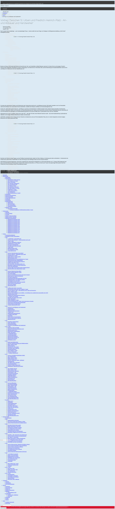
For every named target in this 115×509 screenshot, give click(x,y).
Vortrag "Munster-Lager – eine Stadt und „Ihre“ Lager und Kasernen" (13, 168)
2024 (6, 133)
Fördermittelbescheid (12, 403)
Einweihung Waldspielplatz (13, 214)
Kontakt (7, 498)
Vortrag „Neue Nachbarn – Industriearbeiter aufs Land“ (13, 86)
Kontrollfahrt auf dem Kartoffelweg (15, 442)
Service (4, 414)
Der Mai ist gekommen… (13, 146)
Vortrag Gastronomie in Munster (14, 318)
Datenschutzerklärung (11, 170)
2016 (6, 268)
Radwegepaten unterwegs (13, 420)
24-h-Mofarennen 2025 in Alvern (14, 428)
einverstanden (3, 508)
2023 (6, 160)
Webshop (7, 54)
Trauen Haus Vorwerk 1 (12, 27)
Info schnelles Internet (12, 270)
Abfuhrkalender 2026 (12, 492)
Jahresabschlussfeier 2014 (13, 415)
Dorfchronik (7, 36)
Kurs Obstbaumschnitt (12, 396)
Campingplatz (8, 482)
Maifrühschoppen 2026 (12, 98)
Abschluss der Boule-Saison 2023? (15, 297)
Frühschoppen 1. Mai (12, 372)
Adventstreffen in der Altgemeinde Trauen (12, 131)
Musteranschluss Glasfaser (13, 371)
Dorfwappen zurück (12, 339)
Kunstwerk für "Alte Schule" (13, 347)
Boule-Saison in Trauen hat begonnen (15, 276)
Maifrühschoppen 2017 (12, 359)
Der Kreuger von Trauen (13, 17)
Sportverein (7, 503)
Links (4, 431)
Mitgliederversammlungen (10, 60)
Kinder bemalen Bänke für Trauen (14, 272)
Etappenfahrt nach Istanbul (13, 340)
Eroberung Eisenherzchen (13, 464)
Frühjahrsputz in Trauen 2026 (14, 92)
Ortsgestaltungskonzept (10, 35)
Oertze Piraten (6, 319)
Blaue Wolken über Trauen (13, 463)
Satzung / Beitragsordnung (10, 57)
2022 (6, 379)
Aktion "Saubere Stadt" (12, 286)
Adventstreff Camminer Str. (13, 337)
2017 (6, 250)
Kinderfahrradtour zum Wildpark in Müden (12, 150)
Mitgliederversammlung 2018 (14, 71)
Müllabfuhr (7, 421)
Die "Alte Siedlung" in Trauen (13, 24)
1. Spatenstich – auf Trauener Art (14, 238)
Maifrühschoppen (11, 200)
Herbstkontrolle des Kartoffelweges (15, 431)
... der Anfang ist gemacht (13, 454)
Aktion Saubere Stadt (12, 369)
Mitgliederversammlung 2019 (14, 69)
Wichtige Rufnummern (9, 490)
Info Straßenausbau (12, 356)
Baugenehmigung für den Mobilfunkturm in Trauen (18, 259)
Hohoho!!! (10, 466)
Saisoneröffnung (11, 478)
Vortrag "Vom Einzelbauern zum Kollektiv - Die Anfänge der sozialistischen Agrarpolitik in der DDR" (28, 292)
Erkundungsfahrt (11, 390)
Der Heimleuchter (11, 28)
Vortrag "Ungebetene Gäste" (14, 413)
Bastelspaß (10, 315)
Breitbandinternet (9, 39)
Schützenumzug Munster (13, 373)
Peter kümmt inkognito (12, 384)
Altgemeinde (5, 176)
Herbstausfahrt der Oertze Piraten (15, 440)
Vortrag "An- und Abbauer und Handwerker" (17, 307)
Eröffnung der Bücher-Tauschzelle (15, 288)
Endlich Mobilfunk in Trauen (13, 300)
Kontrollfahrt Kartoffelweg (13, 476)
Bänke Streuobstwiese (12, 389)
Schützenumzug (11, 361)
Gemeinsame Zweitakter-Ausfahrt (15, 427)
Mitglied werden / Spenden (10, 59)
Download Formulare (12, 44)
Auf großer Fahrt (11, 468)
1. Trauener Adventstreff (13, 353)
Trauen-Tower (11, 88)
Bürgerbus (10, 496)
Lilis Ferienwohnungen (9, 484)
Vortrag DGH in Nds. (12, 395)
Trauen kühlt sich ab (12, 100)
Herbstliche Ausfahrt (12, 450)
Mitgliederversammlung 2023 (14, 65)
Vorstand (7, 56)
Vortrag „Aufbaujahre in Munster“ (14, 242)
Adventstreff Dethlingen (13, 336)
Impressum (2, 170)
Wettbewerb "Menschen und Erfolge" (15, 366)
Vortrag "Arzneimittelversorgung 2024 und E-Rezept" (14, 141)
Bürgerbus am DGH (12, 414)
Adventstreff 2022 (11, 212)
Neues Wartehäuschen (12, 393)
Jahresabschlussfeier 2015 (13, 398)
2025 (6, 101)
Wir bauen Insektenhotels (13, 93)
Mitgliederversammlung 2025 (14, 62)
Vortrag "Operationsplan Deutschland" (13, 103)
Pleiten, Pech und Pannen (13, 381)
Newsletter (7, 486)
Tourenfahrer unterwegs (13, 401)
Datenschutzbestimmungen (61, 506)
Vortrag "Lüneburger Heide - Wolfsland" (16, 360)
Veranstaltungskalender (10, 78)
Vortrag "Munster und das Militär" (15, 271)
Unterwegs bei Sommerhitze (14, 448)
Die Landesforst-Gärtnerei (13, 187)
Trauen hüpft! (10, 96)
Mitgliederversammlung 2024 (14, 63)
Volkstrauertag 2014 (12, 411)
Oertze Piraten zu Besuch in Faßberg (15, 446)
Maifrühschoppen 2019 (12, 330)
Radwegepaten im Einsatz (13, 456)
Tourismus (5, 407)
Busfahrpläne (8, 423)
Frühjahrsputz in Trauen (12, 107)
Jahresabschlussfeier (12, 380)
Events (4, 76)
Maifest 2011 (10, 401)
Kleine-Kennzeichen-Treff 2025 (14, 426)
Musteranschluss (11, 41)
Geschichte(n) (8, 15)
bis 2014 (7, 301)
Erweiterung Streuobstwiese (14, 392)
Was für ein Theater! (12, 284)
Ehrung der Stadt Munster (13, 407)
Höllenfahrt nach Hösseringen (14, 457)
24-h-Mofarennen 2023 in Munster (15, 449)
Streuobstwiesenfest (12, 324)
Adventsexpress (11, 379)
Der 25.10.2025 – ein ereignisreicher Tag (12, 121)
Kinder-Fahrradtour (12, 298)
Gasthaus (7, 409)
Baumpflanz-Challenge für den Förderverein (17, 265)
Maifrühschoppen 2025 (12, 257)
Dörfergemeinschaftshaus (10, 33)
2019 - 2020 (7, 326)
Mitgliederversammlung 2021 (14, 225)
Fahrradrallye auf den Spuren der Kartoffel (16, 282)
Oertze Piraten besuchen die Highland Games (17, 422)
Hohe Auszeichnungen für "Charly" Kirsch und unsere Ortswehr (20, 301)
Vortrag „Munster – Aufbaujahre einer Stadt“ (17, 254)
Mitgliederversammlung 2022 (14, 224)
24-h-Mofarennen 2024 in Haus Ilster (15, 439)
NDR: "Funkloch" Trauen (12, 350)
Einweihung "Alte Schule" (13, 405)
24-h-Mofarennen (11, 470)
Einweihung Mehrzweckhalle (13, 327)
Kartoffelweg (8, 37)
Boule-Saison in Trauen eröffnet (14, 256)
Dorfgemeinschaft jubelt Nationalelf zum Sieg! (13, 148)
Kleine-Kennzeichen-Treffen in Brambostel (16, 438)
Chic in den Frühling (11, 139)
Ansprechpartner (8, 487)
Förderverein (5, 52)
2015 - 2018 (7, 473)
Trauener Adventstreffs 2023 (14, 194)
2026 (6, 82)
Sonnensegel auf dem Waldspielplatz (15, 260)
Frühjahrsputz (10, 199)
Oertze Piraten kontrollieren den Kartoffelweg (13, 367)
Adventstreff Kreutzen (12, 234)
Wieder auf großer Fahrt (13, 469)
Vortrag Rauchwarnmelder (13, 397)
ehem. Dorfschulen (11, 18)
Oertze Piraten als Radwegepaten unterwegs (17, 451)
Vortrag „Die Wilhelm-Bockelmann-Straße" (16, 355)
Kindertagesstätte (9, 34)
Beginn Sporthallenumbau (13, 237)
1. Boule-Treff (10, 312)
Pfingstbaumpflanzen (12, 387)
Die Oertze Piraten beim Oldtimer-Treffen (16, 421)
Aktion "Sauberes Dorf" (12, 291)
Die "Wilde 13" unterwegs (13, 437)
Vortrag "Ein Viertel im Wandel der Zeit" (16, 328)
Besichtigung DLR (11, 378)
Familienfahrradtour (12, 375)
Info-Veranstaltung (11, 42)
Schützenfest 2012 (11, 306)
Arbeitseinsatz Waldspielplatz (14, 331)
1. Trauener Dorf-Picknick (13, 296)
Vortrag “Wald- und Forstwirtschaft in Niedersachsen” (12, 128)
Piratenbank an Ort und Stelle (14, 152)
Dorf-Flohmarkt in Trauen (13, 99)
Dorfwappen (7, 194)
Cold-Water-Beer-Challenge (13, 348)
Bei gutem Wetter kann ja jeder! (14, 425)
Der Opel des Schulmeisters (13, 183)
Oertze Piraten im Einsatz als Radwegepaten (17, 436)
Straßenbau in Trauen (12, 25)
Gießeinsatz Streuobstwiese (13, 201)
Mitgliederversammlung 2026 (14, 61)
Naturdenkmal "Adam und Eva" (14, 179)
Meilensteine (10, 40)
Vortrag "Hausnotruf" (12, 351)
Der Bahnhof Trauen (12, 185)
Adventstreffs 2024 (12, 285)
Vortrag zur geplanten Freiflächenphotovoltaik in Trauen (15, 49)
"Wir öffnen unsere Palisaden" (14, 362)
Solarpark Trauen (8, 45)
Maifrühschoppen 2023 (12, 176)
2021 (6, 388)
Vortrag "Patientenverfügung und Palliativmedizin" (18, 343)
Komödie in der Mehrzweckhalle (11, 95)
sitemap (7, 499)
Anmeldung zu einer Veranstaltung (9, 80)
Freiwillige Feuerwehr (9, 433)
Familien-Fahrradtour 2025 (13, 119)
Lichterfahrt (10, 461)
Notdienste (7, 418)
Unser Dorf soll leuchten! (13, 125)
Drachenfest (10, 402)
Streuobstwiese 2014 (12, 409)
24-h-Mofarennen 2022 (12, 458)
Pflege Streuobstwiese (12, 377)
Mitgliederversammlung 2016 (14, 73)
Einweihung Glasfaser (12, 374)
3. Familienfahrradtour (12, 333)
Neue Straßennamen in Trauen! (14, 193)
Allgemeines (7, 13)
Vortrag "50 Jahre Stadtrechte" (14, 365)
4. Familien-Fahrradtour (12, 314)
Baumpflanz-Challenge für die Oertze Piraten (17, 432)
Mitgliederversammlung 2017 (14, 72)
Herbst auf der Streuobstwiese (11, 156)
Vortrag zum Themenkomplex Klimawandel (16, 302)
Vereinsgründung (8, 55)
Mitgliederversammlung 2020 (14, 226)
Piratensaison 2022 (12, 460)
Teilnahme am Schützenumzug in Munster (16, 261)
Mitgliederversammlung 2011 (14, 74)
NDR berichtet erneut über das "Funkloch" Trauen (18, 289)
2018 (6, 340)
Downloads (7, 427)
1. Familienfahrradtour (12, 391)
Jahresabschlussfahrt (12, 472)
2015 (6, 283)
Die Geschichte (8, 417)
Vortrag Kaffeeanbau (12, 383)
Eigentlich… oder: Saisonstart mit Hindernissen (17, 434)
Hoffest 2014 (10, 408)
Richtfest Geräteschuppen (13, 410)
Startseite (5, 8)
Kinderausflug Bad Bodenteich (14, 313)
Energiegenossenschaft (12, 46)
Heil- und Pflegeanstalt (12, 184)
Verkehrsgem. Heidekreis (13, 494)
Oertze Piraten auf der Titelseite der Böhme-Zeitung (19, 444)
